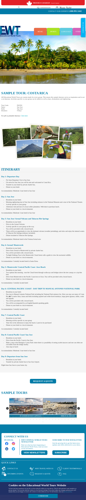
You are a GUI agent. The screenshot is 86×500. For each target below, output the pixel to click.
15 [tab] (56, 417)
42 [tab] (74, 419)
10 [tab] (40, 417)
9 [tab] (37, 417)
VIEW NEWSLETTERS (34, 452)
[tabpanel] (26, 408)
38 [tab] (62, 419)
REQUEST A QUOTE (43, 381)
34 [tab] (49, 419)
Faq (64, 474)
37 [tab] (59, 419)
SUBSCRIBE (61, 452)
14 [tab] (52, 417)
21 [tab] (74, 417)
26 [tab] (24, 419)
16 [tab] (59, 417)
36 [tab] (56, 419)
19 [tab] (68, 417)
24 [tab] (18, 419)
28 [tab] (30, 419)
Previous (7, 408)
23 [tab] (15, 419)
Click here (24, 116)
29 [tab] (34, 419)
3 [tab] (18, 417)
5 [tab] (24, 417)
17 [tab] (62, 417)
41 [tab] (71, 419)
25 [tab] (21, 419)
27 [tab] (27, 419)
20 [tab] (71, 417)
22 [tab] (11, 419)
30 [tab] (37, 419)
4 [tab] (21, 417)
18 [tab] (65, 417)
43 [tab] (43, 422)
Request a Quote (42, 474)
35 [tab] (52, 419)
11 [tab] (43, 417)
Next (78, 408)
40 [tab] (68, 419)
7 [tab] (30, 417)
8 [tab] (34, 417)
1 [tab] (11, 417)
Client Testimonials (72, 468)
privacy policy (68, 492)
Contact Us (83, 27)
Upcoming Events (15, 474)
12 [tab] (46, 417)
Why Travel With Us (44, 468)
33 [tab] (46, 419)
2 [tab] (15, 417)
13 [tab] (49, 417)
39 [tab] (65, 419)
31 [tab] (40, 419)
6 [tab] (27, 417)
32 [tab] (43, 419)
